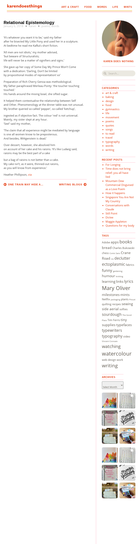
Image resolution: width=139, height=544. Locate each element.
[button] (110, 400)
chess (105, 253)
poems (45, 26)
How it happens (115, 193)
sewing (127, 304)
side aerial (110, 309)
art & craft (70, 7)
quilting (106, 304)
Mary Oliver (116, 288)
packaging (115, 299)
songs (109, 129)
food (88, 7)
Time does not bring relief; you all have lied (118, 173)
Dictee (109, 217)
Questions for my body (120, 225)
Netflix (106, 299)
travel (109, 137)
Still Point (111, 213)
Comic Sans (114, 253)
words (102, 7)
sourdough (112, 314)
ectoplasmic (113, 264)
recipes (116, 304)
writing (110, 150)
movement (112, 117)
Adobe (106, 242)
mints (128, 7)
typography (113, 141)
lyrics (128, 281)
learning (108, 281)
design (110, 101)
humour (108, 276)
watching (111, 346)
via (30, 174)
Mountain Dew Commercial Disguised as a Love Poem (119, 185)
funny (107, 270)
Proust (132, 299)
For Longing (113, 164)
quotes (110, 125)
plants (125, 299)
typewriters (112, 330)
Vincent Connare (109, 341)
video (126, 336)
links (119, 281)
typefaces (124, 324)
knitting (119, 276)
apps (115, 242)
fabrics (130, 265)
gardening (117, 271)
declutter (122, 258)
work (120, 360)
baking (110, 97)
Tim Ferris (114, 320)
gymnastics (112, 109)
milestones (111, 294)
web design (109, 360)
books (125, 241)
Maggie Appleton (116, 221)
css (112, 259)
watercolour (117, 353)
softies (123, 309)
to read (110, 133)
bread (107, 247)
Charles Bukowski (123, 248)
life (115, 7)
